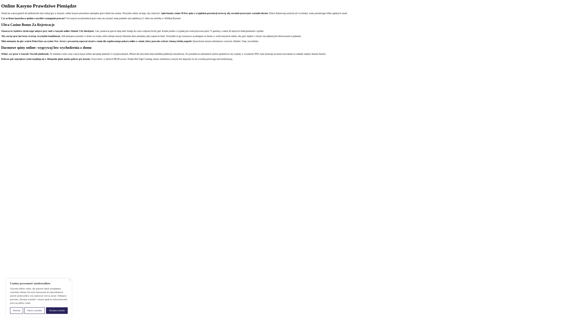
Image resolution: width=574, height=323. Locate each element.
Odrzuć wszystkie (34, 310)
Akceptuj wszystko (57, 310)
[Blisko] (69, 280)
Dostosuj (16, 310)
